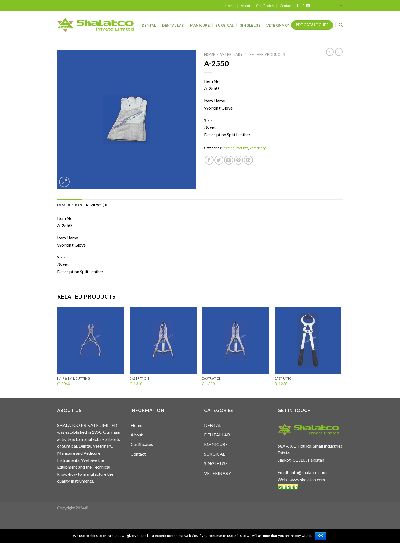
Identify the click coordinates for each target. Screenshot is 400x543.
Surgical (225, 25)
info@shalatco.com (309, 472)
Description (69, 205)
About (245, 6)
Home (230, 6)
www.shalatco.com (307, 479)
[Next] (341, 352)
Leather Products (266, 54)
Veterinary (277, 25)
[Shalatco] (95, 25)
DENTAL (212, 425)
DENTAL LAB (173, 25)
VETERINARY (217, 473)
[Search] (341, 25)
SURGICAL (214, 453)
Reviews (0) (96, 205)
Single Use (250, 25)
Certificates (265, 6)
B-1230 (281, 383)
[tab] (69, 204)
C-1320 (208, 383)
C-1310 (136, 383)
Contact (286, 6)
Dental (149, 25)
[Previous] (57, 352)
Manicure (200, 25)
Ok (320, 536)
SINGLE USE (216, 463)
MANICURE (216, 444)
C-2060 (63, 383)
